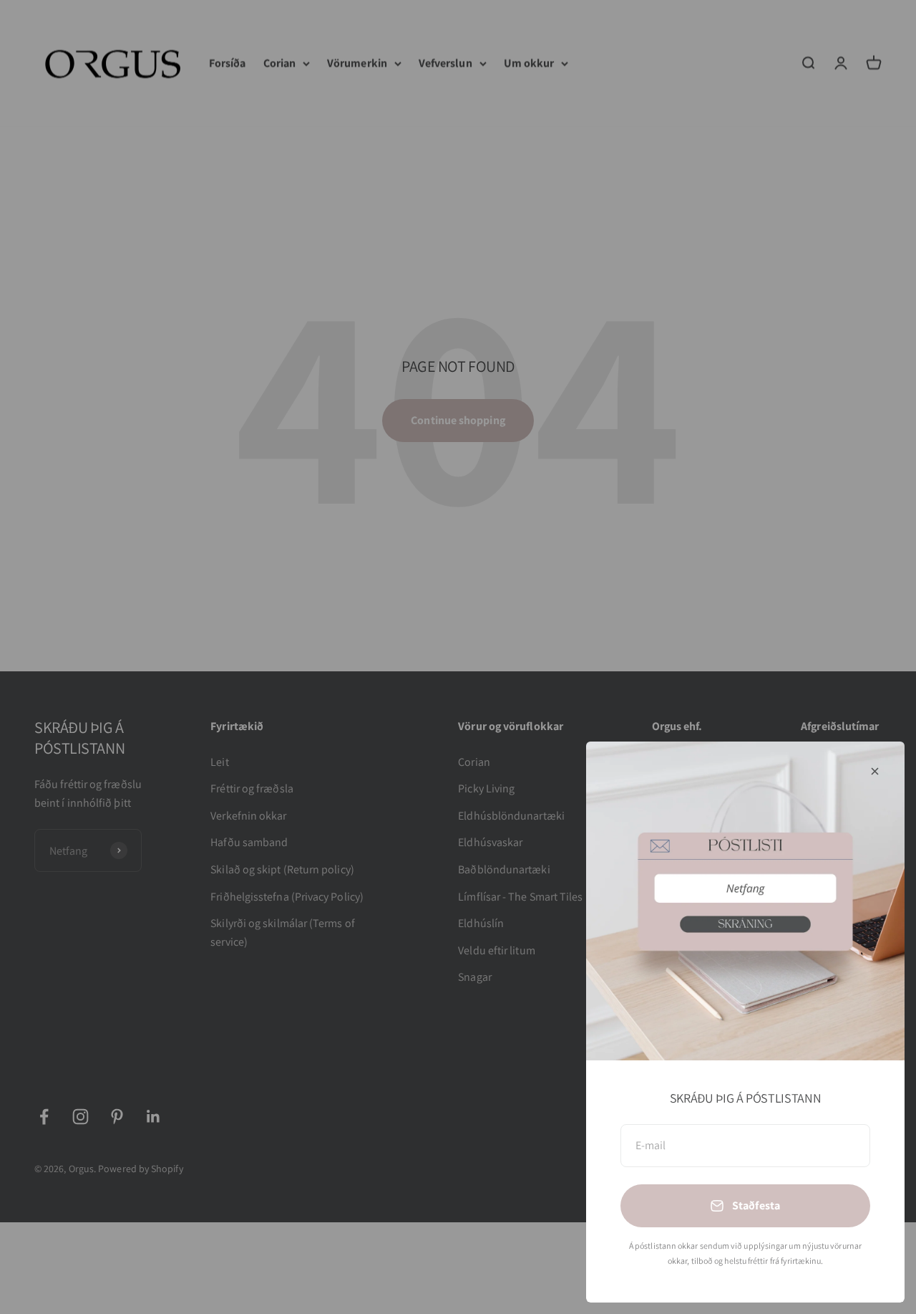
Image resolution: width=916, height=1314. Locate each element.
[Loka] (875, 771)
